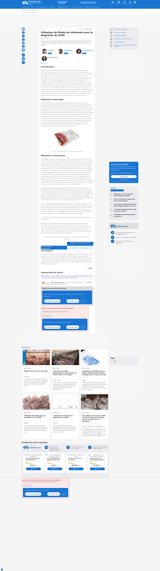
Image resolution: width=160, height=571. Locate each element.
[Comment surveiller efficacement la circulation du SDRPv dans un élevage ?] (65, 357)
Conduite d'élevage (77, 7)
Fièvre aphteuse (119, 42)
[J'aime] (23, 62)
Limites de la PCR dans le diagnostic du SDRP (63, 416)
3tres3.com (35, 2)
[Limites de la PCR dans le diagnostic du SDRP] (65, 402)
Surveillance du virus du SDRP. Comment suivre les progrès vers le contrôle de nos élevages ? (94, 418)
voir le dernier (47, 316)
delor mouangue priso (58, 282)
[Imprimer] (23, 58)
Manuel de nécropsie (120, 29)
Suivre (50, 53)
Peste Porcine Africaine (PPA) (123, 39)
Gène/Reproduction (63, 7)
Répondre (90, 282)
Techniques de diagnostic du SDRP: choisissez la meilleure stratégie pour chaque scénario (94, 373)
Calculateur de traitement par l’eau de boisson (125, 45)
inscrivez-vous (73, 301)
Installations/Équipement (92, 7)
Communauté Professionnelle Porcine (36, 4)
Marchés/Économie (42, 7)
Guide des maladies (120, 32)
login (83, 301)
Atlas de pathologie (120, 35)
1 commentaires (45, 38)
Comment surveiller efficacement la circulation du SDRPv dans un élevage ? (64, 373)
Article (29, 368)
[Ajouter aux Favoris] (23, 55)
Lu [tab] (117, 190)
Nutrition (52, 7)
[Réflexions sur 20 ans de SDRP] (36, 357)
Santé (32, 7)
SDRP (114, 362)
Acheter (34, 469)
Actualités (25, 7)
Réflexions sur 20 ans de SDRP (36, 371)
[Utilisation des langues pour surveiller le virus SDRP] (36, 402)
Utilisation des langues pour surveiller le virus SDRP (35, 416)
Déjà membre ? (123, 180)
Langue (89, 29)
